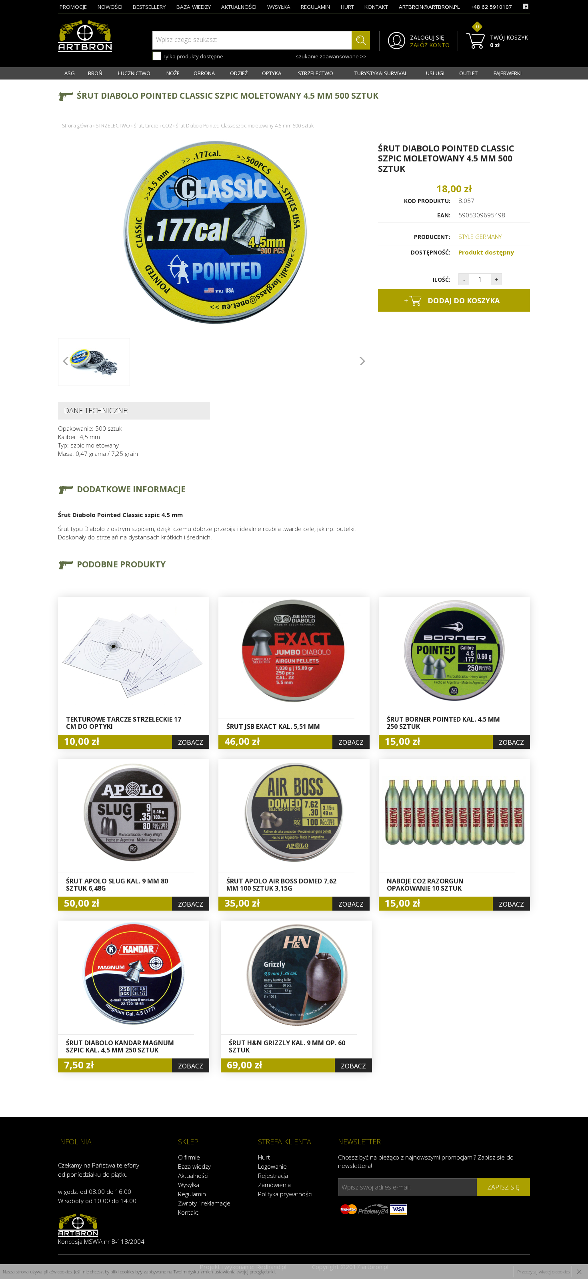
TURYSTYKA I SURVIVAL (380, 73)
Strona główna (77, 125)
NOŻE (173, 73)
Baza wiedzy (194, 1166)
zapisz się (503, 1187)
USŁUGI (435, 73)
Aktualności (193, 1176)
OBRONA (204, 73)
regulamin (315, 6)
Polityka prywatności (285, 1194)
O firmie (189, 1157)
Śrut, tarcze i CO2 (153, 125)
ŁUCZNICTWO (134, 73)
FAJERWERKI (508, 73)
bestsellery (149, 6)
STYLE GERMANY (480, 237)
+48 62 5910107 (491, 6)
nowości (110, 6)
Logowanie (272, 1166)
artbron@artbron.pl (429, 6)
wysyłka (278, 6)
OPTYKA (271, 73)
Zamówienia (274, 1185)
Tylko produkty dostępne (192, 56)
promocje (73, 6)
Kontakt (188, 1212)
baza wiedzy (193, 6)
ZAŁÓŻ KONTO (430, 45)
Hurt (264, 1157)
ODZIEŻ (239, 73)
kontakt (376, 6)
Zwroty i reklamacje (204, 1203)
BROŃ (95, 73)
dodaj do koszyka (452, 300)
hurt (347, 6)
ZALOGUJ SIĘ (427, 37)
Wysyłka (188, 1185)
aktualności (238, 6)
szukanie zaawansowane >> (331, 56)
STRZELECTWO (315, 73)
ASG (69, 73)
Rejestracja (273, 1176)
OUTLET (468, 73)
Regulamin (192, 1194)
